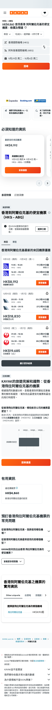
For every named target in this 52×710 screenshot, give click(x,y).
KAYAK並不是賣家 (13, 669)
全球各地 (27, 639)
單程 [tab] (15, 242)
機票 (18, 639)
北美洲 (36, 639)
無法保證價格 (39, 661)
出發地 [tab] (28, 595)
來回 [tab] (6, 242)
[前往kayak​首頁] (19, 12)
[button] (5, 13)
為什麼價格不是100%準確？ (18, 679)
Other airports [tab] (13, 595)
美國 (44, 639)
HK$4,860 (8, 24)
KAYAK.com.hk (7, 639)
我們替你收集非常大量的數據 (19, 674)
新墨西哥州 (20, 642)
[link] (26, 462)
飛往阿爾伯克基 (15, 612)
